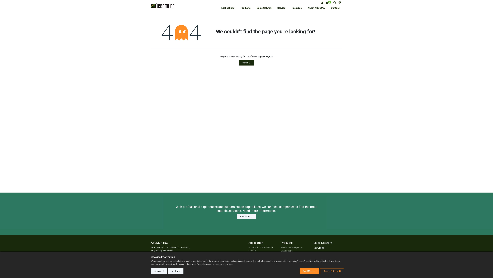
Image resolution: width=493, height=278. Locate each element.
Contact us (245, 216)
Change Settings (331, 271)
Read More (308, 271)
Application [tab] (255, 242)
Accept (160, 271)
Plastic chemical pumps (291, 247)
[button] (334, 2)
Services (319, 247)
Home (245, 63)
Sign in (322, 3)
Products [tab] (287, 242)
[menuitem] (264, 9)
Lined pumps (287, 251)
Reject (177, 271)
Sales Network (323, 242)
